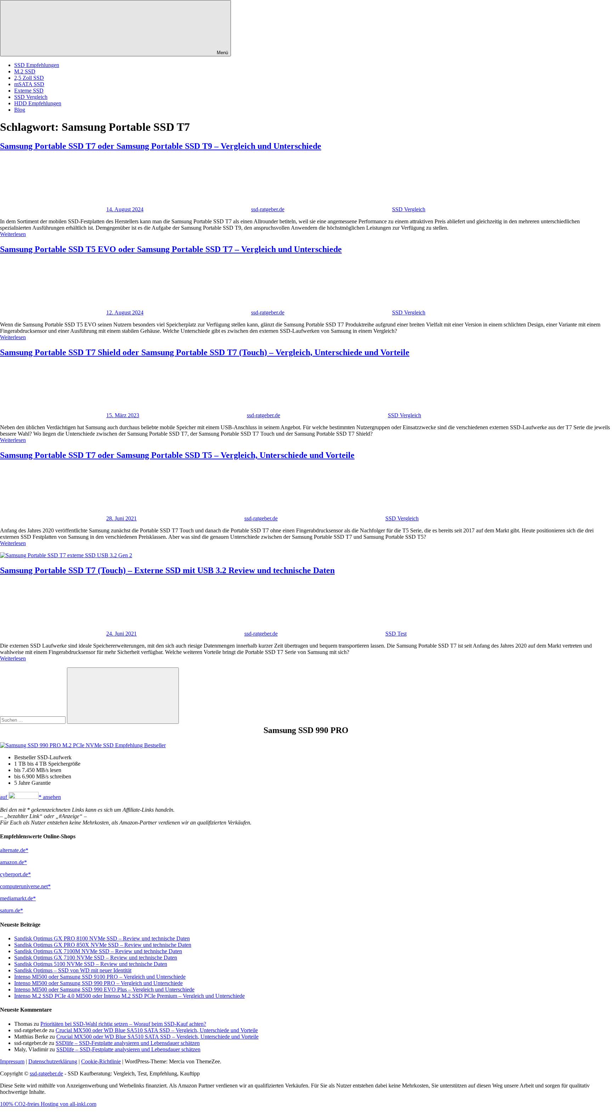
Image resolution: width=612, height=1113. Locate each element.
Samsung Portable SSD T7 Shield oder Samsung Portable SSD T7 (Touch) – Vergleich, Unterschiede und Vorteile (204, 352)
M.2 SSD (24, 71)
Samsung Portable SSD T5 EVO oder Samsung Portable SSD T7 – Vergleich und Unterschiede (171, 249)
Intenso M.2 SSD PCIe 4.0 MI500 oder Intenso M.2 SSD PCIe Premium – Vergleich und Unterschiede (129, 996)
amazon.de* (13, 862)
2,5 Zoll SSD (29, 78)
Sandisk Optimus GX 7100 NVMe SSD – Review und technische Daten (95, 958)
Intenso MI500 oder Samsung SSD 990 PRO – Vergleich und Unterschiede (98, 983)
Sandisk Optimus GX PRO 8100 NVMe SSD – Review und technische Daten (102, 938)
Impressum (12, 1061)
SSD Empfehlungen (36, 65)
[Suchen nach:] (33, 720)
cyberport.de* (15, 874)
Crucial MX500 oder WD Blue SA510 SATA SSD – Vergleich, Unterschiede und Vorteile (157, 1030)
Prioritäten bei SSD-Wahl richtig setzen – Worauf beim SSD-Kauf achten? (123, 1024)
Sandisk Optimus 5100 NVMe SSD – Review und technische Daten (90, 964)
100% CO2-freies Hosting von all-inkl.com (48, 1104)
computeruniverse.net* (25, 886)
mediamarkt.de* (18, 898)
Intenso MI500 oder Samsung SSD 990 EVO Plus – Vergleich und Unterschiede (104, 989)
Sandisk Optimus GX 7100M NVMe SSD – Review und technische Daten (98, 951)
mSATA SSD (29, 84)
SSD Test (396, 634)
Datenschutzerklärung (52, 1061)
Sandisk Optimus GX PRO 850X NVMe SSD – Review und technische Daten (102, 945)
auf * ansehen (30, 797)
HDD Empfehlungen (37, 103)
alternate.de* (14, 850)
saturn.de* (11, 910)
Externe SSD (29, 91)
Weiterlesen (13, 234)
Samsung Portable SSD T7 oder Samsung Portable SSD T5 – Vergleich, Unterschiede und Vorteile (177, 455)
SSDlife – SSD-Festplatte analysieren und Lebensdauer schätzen (128, 1043)
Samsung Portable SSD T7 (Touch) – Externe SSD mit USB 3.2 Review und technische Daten (167, 570)
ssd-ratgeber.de (267, 209)
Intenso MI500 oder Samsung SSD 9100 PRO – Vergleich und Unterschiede (100, 977)
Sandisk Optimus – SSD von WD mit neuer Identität (72, 970)
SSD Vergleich (30, 97)
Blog (19, 110)
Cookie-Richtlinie (101, 1061)
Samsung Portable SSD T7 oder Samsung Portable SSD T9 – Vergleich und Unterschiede (160, 146)
